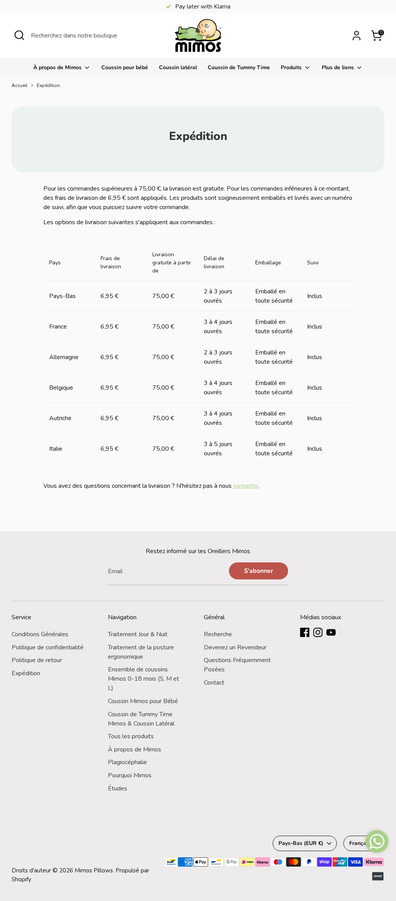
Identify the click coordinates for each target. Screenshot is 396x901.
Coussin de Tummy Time (239, 67)
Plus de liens (338, 67)
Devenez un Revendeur (235, 647)
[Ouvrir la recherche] (19, 35)
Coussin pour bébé (124, 67)
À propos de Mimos (58, 67)
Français (359, 843)
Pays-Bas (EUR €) (300, 843)
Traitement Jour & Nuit (137, 634)
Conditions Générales (40, 634)
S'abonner (258, 571)
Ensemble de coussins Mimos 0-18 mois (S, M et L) (143, 678)
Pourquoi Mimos (130, 775)
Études (117, 788)
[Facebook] (304, 632)
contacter (245, 486)
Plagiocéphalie (127, 762)
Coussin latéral (178, 67)
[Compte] (356, 35)
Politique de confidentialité (48, 647)
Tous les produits (131, 736)
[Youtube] (331, 632)
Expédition (48, 85)
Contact (214, 682)
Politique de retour (37, 660)
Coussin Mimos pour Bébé (143, 701)
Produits (292, 67)
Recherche (218, 634)
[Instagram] (318, 632)
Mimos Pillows (94, 870)
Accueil (19, 85)
